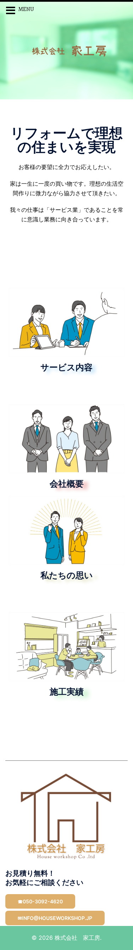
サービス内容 (66, 368)
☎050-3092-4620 (40, 901)
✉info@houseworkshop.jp (55, 918)
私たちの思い (66, 576)
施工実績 (67, 693)
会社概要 (67, 485)
